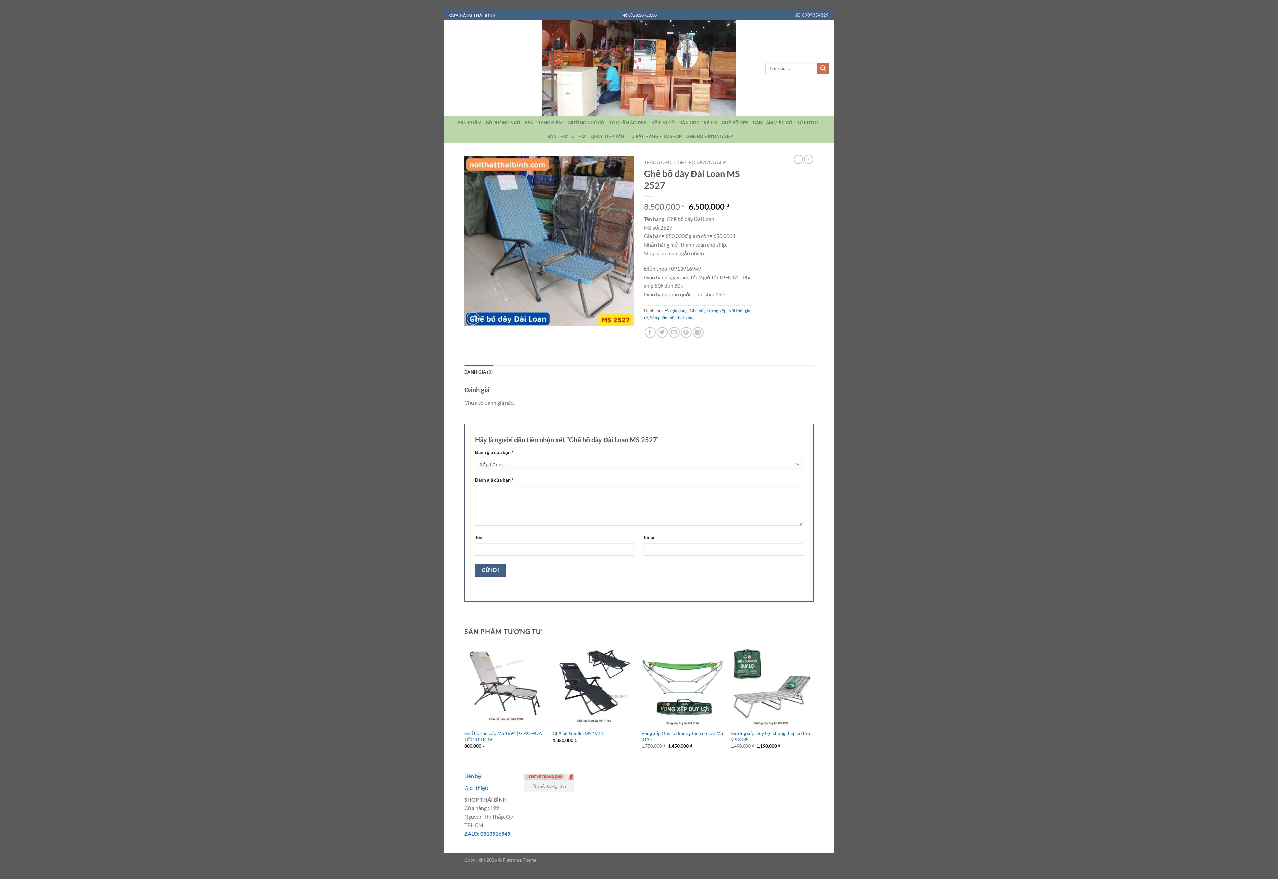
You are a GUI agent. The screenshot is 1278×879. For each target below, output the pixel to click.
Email (650, 537)
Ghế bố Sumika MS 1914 (578, 733)
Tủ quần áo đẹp (628, 122)
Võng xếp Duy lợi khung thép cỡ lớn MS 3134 (682, 736)
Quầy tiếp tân (607, 136)
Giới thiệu (476, 788)
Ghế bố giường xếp (709, 136)
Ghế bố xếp (735, 122)
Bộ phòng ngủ (503, 122)
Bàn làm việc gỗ (772, 122)
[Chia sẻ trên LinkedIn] (698, 332)
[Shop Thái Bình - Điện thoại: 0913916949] (639, 68)
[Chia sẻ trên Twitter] (662, 332)
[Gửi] (823, 68)
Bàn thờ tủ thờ (566, 136)
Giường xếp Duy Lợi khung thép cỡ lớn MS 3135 (770, 736)
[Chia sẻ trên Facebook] (650, 332)
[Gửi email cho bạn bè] (674, 332)
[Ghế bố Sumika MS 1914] (594, 685)
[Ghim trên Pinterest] (686, 332)
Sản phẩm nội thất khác (672, 317)
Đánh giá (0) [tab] (478, 372)
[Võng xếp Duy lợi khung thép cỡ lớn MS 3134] (682, 685)
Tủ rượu (807, 122)
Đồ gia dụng (676, 310)
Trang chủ (657, 162)
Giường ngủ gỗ (586, 122)
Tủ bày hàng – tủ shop (655, 136)
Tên (478, 537)
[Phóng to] (473, 318)
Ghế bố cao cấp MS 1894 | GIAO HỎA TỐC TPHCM (503, 736)
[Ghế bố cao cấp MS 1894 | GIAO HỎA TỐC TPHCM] (505, 685)
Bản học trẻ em (698, 122)
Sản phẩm (469, 122)
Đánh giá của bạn (494, 452)
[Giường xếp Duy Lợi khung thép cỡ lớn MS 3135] (771, 685)
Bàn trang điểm (544, 122)
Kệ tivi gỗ (663, 122)
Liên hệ (472, 776)
